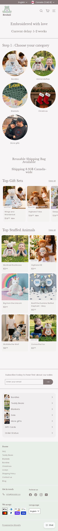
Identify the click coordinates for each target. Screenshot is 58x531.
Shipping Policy (9, 473)
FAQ (4, 451)
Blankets (6, 459)
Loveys (5, 470)
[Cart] (47, 11)
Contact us (7, 477)
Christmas (6, 466)
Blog (4, 481)
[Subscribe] (48, 382)
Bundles (5, 462)
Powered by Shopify (11, 525)
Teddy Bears (7, 455)
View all (52, 180)
